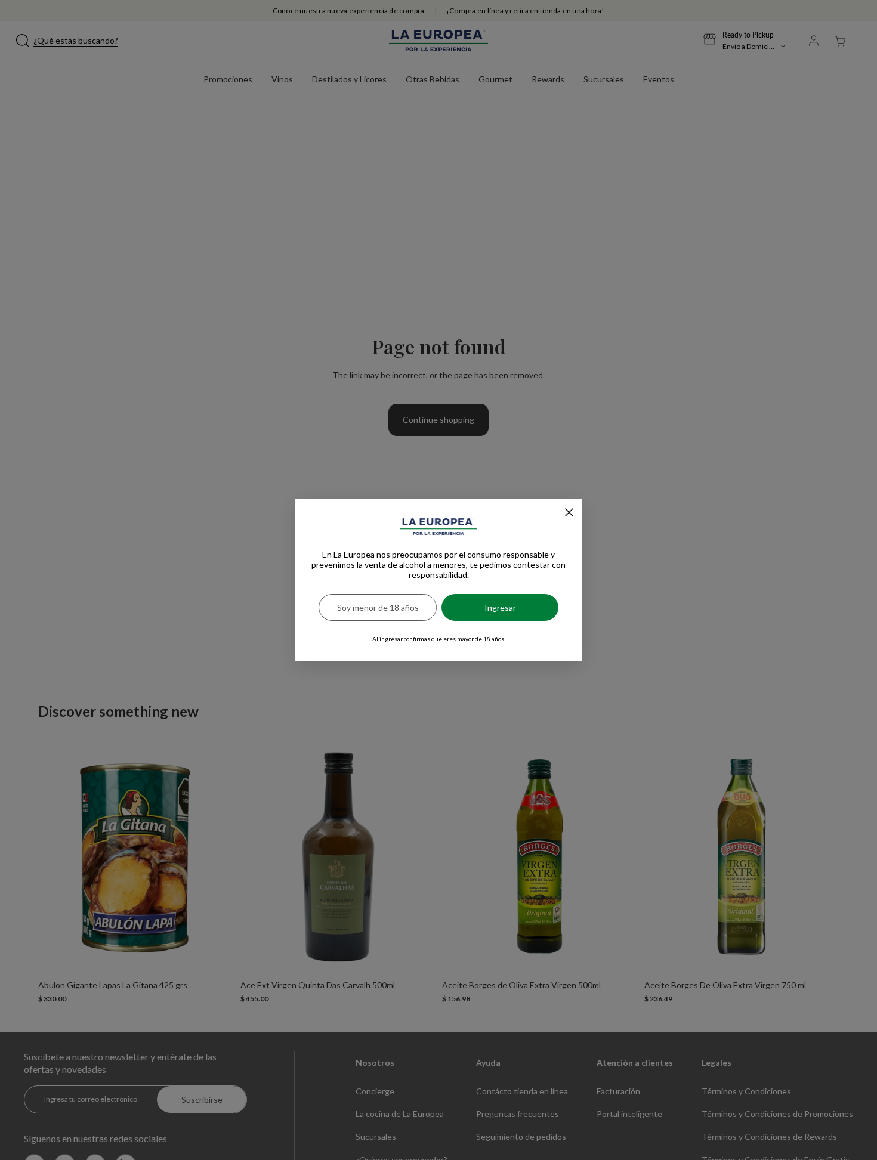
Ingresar (500, 607)
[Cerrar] (569, 512)
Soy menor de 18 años (378, 607)
